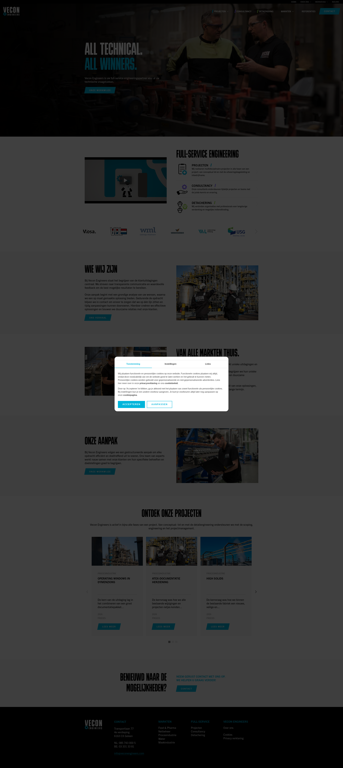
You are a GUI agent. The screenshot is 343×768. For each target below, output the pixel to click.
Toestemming (133, 364)
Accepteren (131, 404)
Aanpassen (159, 404)
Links (208, 364)
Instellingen (170, 364)
